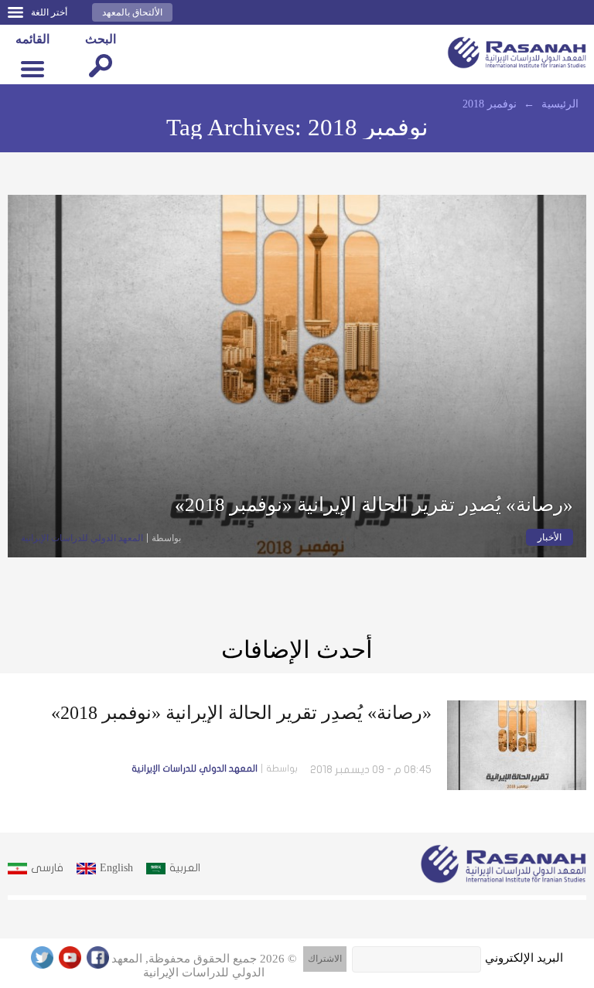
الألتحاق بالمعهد (132, 12)
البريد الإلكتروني (524, 958)
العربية (184, 868)
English (116, 868)
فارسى (47, 868)
